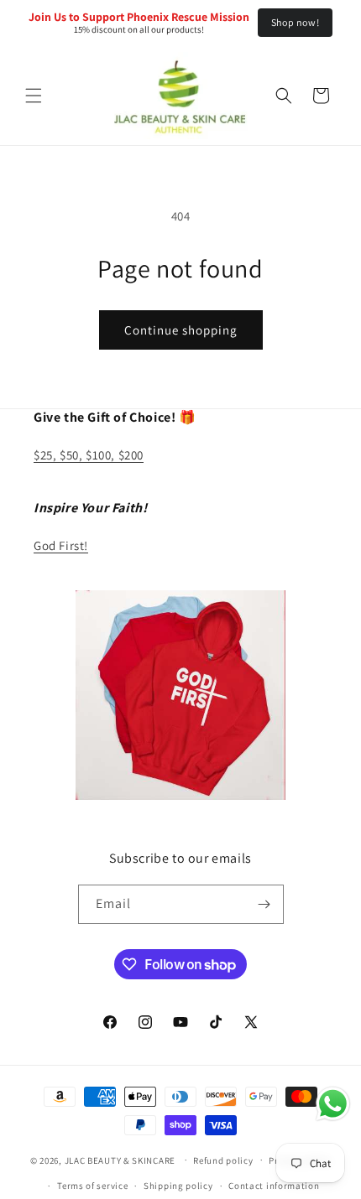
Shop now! (295, 22)
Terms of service (92, 1185)
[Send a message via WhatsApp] (333, 1104)
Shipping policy (178, 1185)
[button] (33, 95)
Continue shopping (181, 330)
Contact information (273, 1185)
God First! (61, 545)
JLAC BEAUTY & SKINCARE (120, 1159)
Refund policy (223, 1160)
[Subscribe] (264, 904)
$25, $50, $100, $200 (89, 455)
